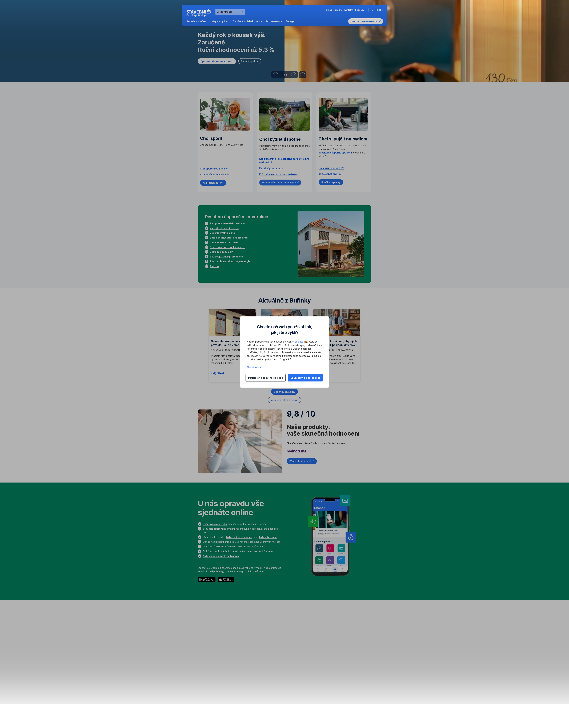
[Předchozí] (275, 74)
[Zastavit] (302, 74)
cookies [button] (299, 341)
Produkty (203, 624)
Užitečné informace (297, 624)
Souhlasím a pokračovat (305, 377)
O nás (245, 624)
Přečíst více (253, 367)
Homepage (203, 609)
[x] (325, 320)
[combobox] (230, 12)
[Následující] (293, 74)
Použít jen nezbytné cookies (265, 377)
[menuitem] (196, 21)
